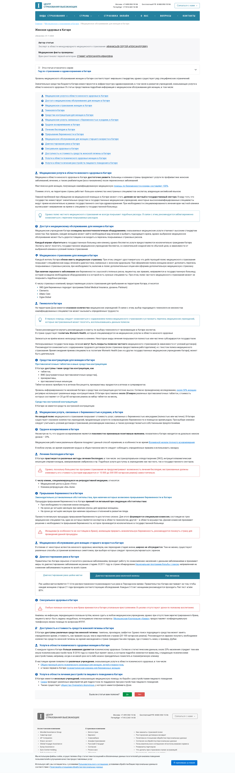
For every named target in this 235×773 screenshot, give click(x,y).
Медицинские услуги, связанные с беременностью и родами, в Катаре (81, 120)
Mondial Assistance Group (50, 732)
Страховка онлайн (116, 16)
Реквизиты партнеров (146, 747)
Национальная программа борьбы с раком (157, 564)
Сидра (44, 682)
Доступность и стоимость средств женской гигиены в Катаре (78, 153)
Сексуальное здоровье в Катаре (62, 148)
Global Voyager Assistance (51, 744)
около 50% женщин (186, 390)
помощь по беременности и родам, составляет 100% (141, 186)
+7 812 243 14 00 (130, 7)
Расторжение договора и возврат (151, 735)
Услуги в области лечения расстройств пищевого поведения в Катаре (81, 163)
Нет (139, 694)
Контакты (189, 16)
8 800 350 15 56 (164, 4)
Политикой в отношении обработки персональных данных (76, 767)
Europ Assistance (47, 747)
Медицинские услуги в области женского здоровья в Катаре (76, 96)
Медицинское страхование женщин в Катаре (68, 105)
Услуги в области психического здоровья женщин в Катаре (75, 158)
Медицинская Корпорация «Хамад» (131, 618)
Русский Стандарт (96, 744)
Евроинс (91, 735)
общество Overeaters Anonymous (77, 685)
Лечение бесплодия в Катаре (60, 129)
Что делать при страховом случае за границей (156, 750)
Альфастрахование (96, 741)
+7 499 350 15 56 (130, 4)
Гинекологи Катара (54, 110)
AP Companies (46, 738)
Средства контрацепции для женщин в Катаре (69, 115)
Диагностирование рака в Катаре (62, 143)
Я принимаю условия (184, 763)
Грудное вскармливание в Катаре (62, 124)
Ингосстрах (93, 732)
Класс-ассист (46, 741)
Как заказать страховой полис (149, 732)
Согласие (92, 747)
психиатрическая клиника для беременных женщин (93, 668)
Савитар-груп (46, 735)
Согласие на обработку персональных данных (156, 741)
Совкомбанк (93, 738)
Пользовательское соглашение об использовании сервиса (162, 744)
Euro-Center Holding (48, 750)
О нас (145, 16)
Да (127, 694)
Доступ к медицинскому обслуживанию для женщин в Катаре (77, 100)
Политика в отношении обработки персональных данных (161, 738)
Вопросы (165, 16)
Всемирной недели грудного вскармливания (172, 442)
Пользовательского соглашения (93, 764)
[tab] (62, 575)
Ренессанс (93, 750)
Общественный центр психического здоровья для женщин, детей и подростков (82, 664)
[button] (53, 16)
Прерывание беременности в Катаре (64, 134)
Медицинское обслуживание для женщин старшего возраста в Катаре (82, 139)
